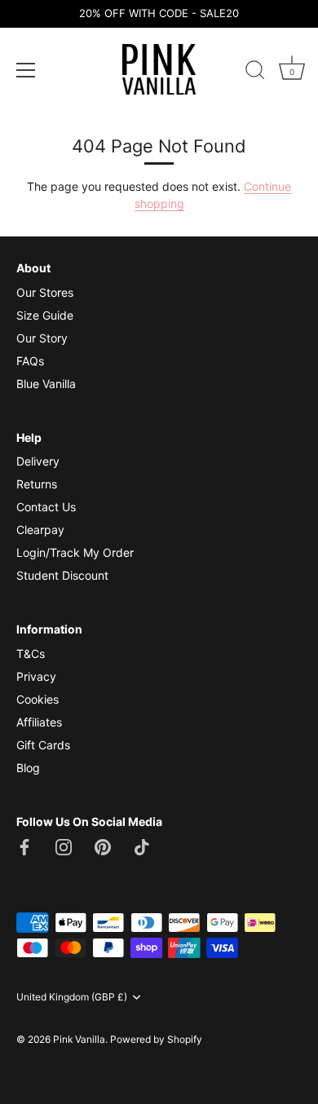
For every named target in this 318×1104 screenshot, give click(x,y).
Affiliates (39, 722)
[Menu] (26, 70)
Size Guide (44, 315)
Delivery (38, 461)
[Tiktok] (142, 845)
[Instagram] (63, 845)
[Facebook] (24, 845)
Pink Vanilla (79, 1039)
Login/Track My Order (75, 552)
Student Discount (62, 575)
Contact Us (46, 507)
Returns (36, 484)
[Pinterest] (103, 845)
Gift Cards (43, 745)
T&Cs (30, 653)
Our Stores (44, 292)
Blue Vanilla (46, 384)
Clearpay (40, 530)
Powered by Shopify (156, 1039)
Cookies (37, 699)
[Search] (255, 73)
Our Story (42, 338)
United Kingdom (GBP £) (71, 997)
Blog (28, 768)
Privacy (36, 676)
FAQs (30, 361)
